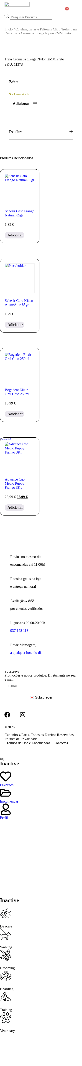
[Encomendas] (5, 792)
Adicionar (21, 104)
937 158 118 (19, 630)
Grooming (7, 968)
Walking (6, 947)
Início (9, 29)
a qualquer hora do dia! (27, 652)
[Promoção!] (20, 457)
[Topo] (67, 665)
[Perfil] (5, 809)
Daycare (6, 926)
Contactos (61, 743)
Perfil (4, 818)
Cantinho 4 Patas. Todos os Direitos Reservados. (39, 735)
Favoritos (6, 785)
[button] (74, 7)
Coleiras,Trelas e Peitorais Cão (37, 29)
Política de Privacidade (21, 739)
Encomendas (9, 801)
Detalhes (15, 132)
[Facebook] (7, 715)
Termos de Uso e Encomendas (28, 743)
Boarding (6, 989)
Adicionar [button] (15, 235)
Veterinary (7, 1031)
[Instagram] (22, 715)
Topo (67, 668)
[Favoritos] (5, 776)
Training (6, 1010)
